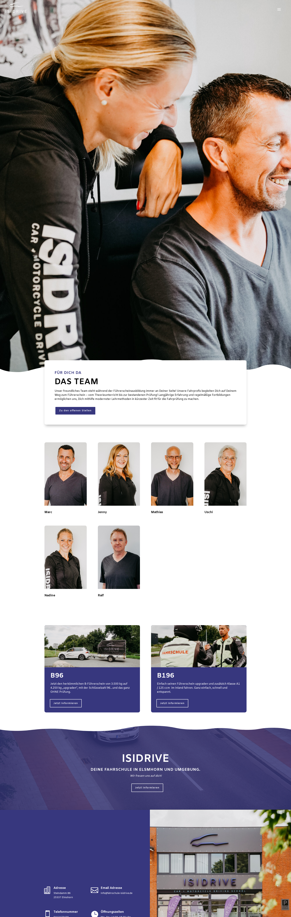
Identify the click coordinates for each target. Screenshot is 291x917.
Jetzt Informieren (66, 703)
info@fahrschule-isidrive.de (116, 893)
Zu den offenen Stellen (75, 410)
